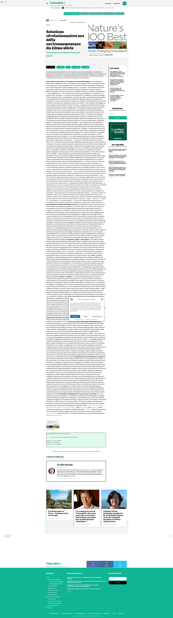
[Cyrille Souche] (47, 20)
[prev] (122, 8)
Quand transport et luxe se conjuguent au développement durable (84, 578)
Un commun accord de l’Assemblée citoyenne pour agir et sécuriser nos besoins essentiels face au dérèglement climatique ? (117, 74)
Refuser (86, 316)
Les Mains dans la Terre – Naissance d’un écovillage (58, 513)
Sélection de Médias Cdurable (97, 53)
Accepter (75, 316)
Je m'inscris (117, 582)
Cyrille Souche (53, 20)
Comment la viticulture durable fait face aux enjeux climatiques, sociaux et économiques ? (82, 585)
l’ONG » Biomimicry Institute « (67, 407)
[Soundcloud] (64, 478)
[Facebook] (57, 478)
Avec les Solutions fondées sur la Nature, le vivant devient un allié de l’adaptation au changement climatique (117, 169)
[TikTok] (67, 478)
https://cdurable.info (61, 467)
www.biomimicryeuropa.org (53, 415)
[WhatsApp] (74, 478)
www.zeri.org (90, 405)
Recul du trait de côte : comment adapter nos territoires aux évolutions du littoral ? (117, 90)
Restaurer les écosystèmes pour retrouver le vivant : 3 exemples (117, 175)
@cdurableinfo (8, 535)
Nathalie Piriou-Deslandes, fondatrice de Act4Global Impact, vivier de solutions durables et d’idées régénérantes (117, 82)
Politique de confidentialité (91, 319)
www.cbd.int (88, 409)
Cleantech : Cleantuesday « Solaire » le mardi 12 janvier (83, 588)
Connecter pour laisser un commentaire (55, 458)
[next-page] (70, 592)
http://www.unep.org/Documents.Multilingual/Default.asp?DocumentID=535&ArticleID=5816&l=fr (76, 451)
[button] (102, 299)
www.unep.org (84, 407)
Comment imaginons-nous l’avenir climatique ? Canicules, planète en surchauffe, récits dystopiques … (117, 98)
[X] (69, 478)
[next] (125, 8)
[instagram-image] (11, 550)
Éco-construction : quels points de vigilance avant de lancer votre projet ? (81, 7)
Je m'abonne (117, 117)
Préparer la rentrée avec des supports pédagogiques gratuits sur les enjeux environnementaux (117, 162)
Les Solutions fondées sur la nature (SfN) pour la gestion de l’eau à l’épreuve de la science (86, 581)
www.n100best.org (51, 413)
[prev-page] (68, 592)
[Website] (71, 478)
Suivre (170, 535)
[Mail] (62, 478)
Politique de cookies (79, 319)
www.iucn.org (95, 407)
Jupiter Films (51, 518)
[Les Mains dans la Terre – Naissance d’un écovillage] (59, 499)
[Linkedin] (59, 478)
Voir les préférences (97, 316)
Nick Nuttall (49, 437)
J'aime (93, 561)
